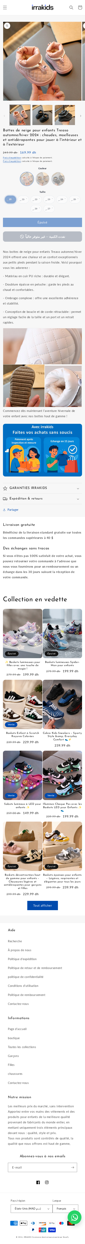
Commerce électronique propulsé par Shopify (50, 1237)
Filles (11, 1064)
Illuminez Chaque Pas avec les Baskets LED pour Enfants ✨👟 (62, 807)
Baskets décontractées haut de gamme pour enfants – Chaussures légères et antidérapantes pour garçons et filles (23, 882)
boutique (14, 1038)
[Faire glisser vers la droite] (80, 116)
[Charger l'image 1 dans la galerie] (20, 115)
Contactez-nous (18, 1003)
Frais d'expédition (12, 157)
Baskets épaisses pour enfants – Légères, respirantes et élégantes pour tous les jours (62, 878)
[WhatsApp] (74, 1217)
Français (61, 1208)
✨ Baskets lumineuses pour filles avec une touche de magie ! (22, 665)
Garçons (13, 1056)
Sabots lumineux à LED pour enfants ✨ (22, 806)
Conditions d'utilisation (23, 985)
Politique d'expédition (22, 959)
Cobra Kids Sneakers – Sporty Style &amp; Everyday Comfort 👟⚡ (62, 736)
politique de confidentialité (25, 977)
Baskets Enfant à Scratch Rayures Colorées (22, 735)
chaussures (15, 1073)
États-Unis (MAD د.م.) (28, 1208)
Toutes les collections (22, 1047)
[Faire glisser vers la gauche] (4, 116)
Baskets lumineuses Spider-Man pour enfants (62, 664)
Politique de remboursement (26, 995)
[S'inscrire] (72, 1167)
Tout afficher (42, 905)
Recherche (15, 941)
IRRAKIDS (28, 1237)
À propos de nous (19, 950)
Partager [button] (13, 509)
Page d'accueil (17, 1029)
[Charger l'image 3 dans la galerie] (65, 115)
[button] (5, 7)
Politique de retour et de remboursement (35, 968)
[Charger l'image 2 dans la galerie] (42, 115)
